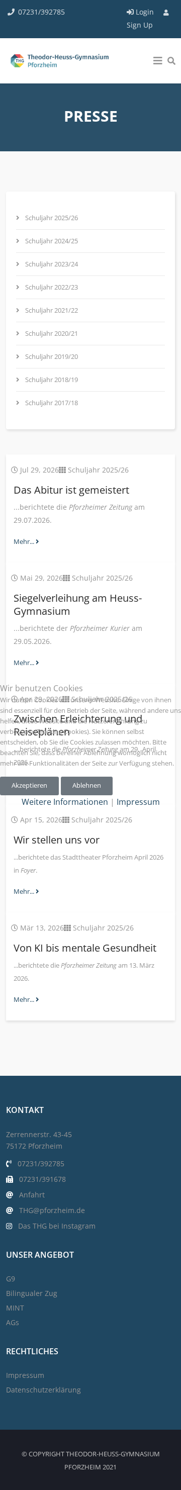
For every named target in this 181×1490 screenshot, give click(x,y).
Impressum (138, 801)
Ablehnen (86, 785)
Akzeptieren (29, 785)
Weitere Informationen (65, 801)
